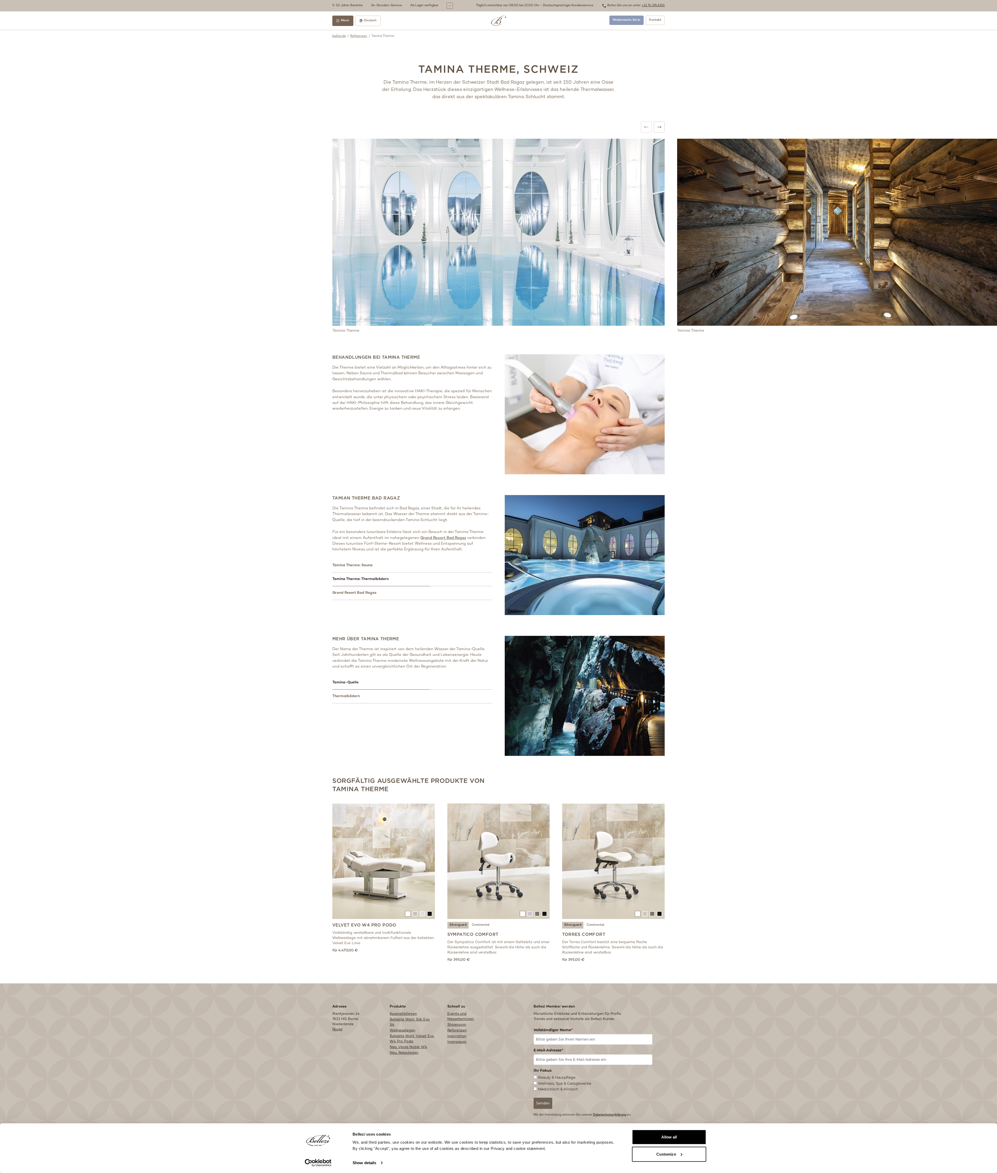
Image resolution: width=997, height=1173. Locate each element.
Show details (364, 1163)
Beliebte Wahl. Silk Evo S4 (410, 1022)
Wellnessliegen (402, 1030)
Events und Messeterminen (460, 1016)
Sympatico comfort (472, 934)
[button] (402, 6)
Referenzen (358, 36)
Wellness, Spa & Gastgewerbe (564, 1083)
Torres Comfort (583, 934)
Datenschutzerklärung (609, 1115)
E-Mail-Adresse (548, 1050)
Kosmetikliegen (403, 1014)
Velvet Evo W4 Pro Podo (364, 925)
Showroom (456, 1025)
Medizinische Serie (626, 20)
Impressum (457, 1042)
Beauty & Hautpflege (556, 1077)
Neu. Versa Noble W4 (408, 1047)
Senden (543, 1103)
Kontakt (655, 20)
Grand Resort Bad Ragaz (443, 538)
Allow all (669, 1137)
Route (337, 1029)
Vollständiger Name (553, 1030)
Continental (480, 925)
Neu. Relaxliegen (404, 1053)
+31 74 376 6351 (653, 5)
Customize (666, 1154)
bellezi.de (339, 36)
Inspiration (456, 1036)
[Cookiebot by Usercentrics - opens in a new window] (318, 1163)
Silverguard (458, 925)
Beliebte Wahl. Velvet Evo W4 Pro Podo (412, 1038)
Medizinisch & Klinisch (558, 1089)
